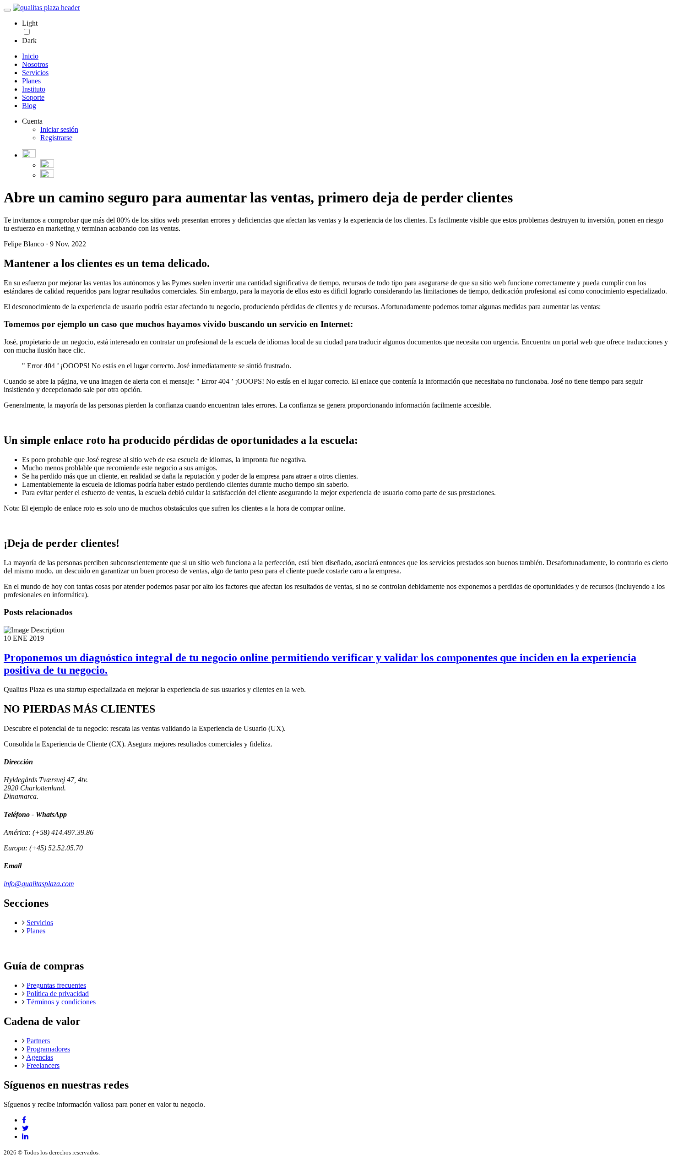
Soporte (33, 97)
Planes (31, 81)
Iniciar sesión (59, 129)
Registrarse (56, 138)
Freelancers (43, 1065)
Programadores (48, 1049)
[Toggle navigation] (7, 10)
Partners (38, 1041)
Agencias (39, 1057)
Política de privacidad (58, 993)
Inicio (30, 56)
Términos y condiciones (61, 1002)
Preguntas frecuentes (56, 985)
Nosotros (35, 64)
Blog (29, 105)
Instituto (33, 89)
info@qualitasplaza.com (39, 884)
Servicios (35, 72)
